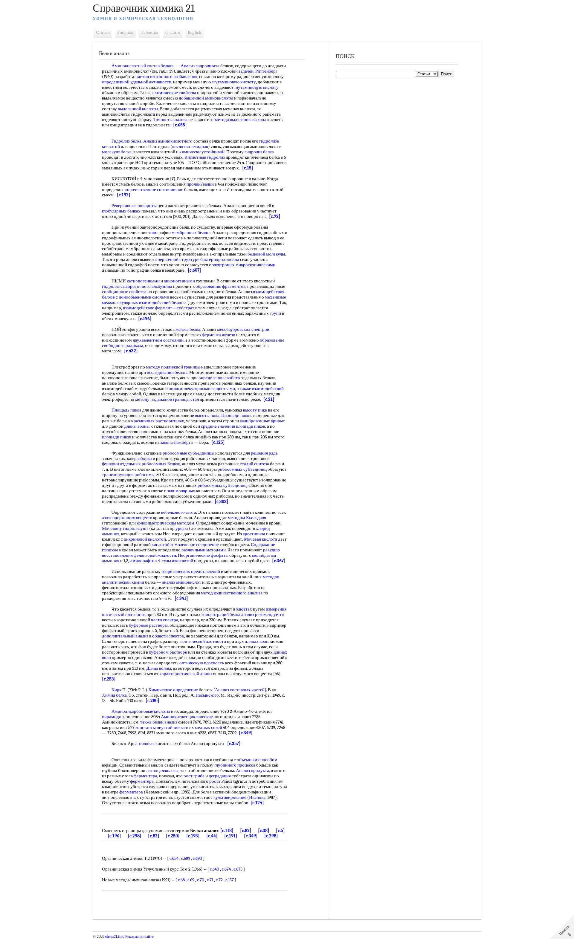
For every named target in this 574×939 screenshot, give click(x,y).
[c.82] (245, 830)
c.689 (185, 858)
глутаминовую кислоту (234, 82)
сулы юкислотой (177, 560)
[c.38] (263, 830)
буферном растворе (168, 652)
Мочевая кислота (260, 539)
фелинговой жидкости (155, 555)
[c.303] (221, 501)
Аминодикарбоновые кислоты (141, 711)
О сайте (172, 32)
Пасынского (207, 695)
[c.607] (194, 270)
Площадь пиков (126, 410)
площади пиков (250, 426)
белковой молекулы (266, 254)
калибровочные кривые (262, 420)
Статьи (103, 32)
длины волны (136, 426)
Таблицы (149, 32)
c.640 (214, 869)
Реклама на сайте (139, 937)
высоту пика (255, 410)
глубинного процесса (234, 765)
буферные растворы (148, 625)
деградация (220, 776)
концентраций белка (220, 614)
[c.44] (212, 836)
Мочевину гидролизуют (125, 528)
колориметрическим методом (165, 523)
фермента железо (218, 334)
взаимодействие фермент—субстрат (158, 308)
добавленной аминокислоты (206, 98)
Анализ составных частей (240, 689)
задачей (246, 71)
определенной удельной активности (136, 82)
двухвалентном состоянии (158, 340)
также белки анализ (158, 722)
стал (194, 399)
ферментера (145, 776)
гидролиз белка (259, 152)
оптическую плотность (201, 663)
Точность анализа (170, 119)
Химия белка (114, 695)
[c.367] (279, 560)
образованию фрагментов (220, 286)
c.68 (181, 880)
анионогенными (179, 281)
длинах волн (256, 641)
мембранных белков (191, 232)
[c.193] (193, 836)
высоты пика (207, 415)
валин (208, 184)
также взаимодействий (262, 388)
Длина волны (158, 668)
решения (259, 453)
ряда (273, 453)
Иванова (257, 797)
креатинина (254, 533)
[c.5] (280, 830)
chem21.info (114, 937)
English (194, 32)
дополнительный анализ (125, 636)
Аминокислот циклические (187, 716)
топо (153, 232)
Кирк (116, 689)
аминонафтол (143, 560)
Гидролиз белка (126, 141)
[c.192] (123, 195)
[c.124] (257, 802)
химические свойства (175, 92)
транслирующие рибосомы (128, 474)
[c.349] (246, 732)
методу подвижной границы (173, 367)
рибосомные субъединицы (188, 453)
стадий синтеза (254, 464)
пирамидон (113, 716)
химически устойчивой (202, 152)
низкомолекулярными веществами (202, 388)
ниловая (147, 743)
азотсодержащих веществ (127, 517)
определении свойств (219, 377)
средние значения (218, 426)
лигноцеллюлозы (162, 770)
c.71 (210, 880)
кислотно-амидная (190, 146)
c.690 (197, 858)
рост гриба (194, 776)
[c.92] (274, 216)
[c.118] (226, 830)
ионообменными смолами (144, 297)
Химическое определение (173, 689)
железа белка (187, 329)
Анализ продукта (252, 770)
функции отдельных (121, 464)
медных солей (208, 727)
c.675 (237, 869)
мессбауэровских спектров (243, 329)
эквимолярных (181, 490)
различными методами (203, 550)
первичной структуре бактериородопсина (198, 259)
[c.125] (218, 442)
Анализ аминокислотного (168, 141)
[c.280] (152, 700)
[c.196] (145, 318)
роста (214, 781)
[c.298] (134, 836)
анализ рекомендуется (262, 614)
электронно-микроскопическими (243, 264)
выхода (259, 119)
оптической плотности (204, 641)
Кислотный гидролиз (204, 157)
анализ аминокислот (181, 582)
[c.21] (268, 399)
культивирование (229, 797)
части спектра (164, 620)
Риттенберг (266, 71)
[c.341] (181, 598)
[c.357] (234, 743)
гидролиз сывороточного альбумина (137, 286)
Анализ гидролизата (200, 65)
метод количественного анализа (231, 593)
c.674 (226, 869)
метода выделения (233, 119)
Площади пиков (236, 415)
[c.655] (180, 125)
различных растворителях (159, 420)
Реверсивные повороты (134, 205)
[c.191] (230, 836)
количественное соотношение (154, 189)
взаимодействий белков (161, 302)
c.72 (219, 880)
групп (275, 313)
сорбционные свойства (124, 291)
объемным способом (257, 759)
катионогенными (143, 281)
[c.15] (247, 168)
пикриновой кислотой (145, 539)
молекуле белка (117, 152)
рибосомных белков (161, 464)
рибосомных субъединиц (242, 469)
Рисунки (125, 32)
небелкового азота (178, 512)
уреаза (181, 528)
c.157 (229, 880)
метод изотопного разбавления (167, 76)
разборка (143, 458)
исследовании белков (167, 372)
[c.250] (173, 836)
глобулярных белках (121, 211)
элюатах (244, 609)
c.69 (190, 880)
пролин (194, 184)
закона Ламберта (176, 442)
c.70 (200, 880)
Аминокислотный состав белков (142, 65)
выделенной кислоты (138, 108)
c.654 (174, 858)
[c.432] (131, 351)
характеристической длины (185, 673)
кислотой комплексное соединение (185, 544)
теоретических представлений (190, 571)
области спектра (168, 636)
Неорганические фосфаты (203, 555)
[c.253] (109, 679)
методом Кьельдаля (247, 517)
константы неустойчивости (161, 727)
